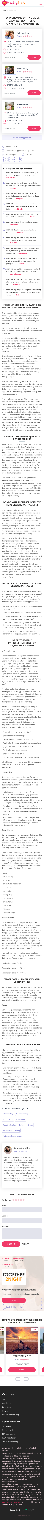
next (26, 1379)
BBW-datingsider (8, 1434)
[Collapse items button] (22, 137)
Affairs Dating (8, 1114)
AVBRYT (25, 1244)
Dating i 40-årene (26, 1125)
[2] (16, 1200)
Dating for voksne (9, 1430)
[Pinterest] (20, 159)
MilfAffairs (14, 225)
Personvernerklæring (10, 1415)
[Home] (14, 3)
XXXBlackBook (21, 253)
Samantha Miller (22, 1148)
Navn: (4, 1205)
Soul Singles (19, 209)
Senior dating (8, 1119)
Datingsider (6, 1426)
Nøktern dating (22, 1114)
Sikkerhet (5, 1411)
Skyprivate (19, 232)
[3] (18, 1200)
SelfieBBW (13, 243)
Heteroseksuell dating (11, 1130)
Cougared (19, 199)
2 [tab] (41, 1301)
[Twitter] (14, 159)
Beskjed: (5, 1226)
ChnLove (21, 264)
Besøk (34, 57)
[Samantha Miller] (8, 1150)
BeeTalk (13, 188)
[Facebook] (4, 159)
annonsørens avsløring (11, 1502)
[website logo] (9, 34)
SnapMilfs (16, 284)
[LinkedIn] (9, 159)
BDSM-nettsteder (9, 1438)
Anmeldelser (7, 1403)
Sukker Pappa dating (10, 1442)
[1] (13, 1200)
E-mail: (5, 1216)
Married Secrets (15, 274)
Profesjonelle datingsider (12, 1136)
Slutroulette (10, 178)
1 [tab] (41, 1298)
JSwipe (18, 295)
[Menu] (41, 3)
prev (17, 1379)
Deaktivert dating (9, 1125)
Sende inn (11, 1244)
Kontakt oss (6, 1407)
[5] (23, 1200)
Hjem (4, 1399)
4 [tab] (41, 1308)
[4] (21, 1200)
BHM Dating (20, 1119)
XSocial (32, 217)
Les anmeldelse (9, 57)
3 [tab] (41, 1305)
